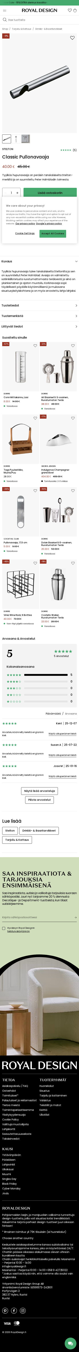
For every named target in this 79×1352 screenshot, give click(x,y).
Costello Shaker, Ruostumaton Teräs (52, 616)
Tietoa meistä (11, 1105)
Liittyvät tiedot (12, 326)
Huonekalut (47, 1086)
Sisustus (45, 1090)
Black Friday (9, 1183)
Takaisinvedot (11, 1138)
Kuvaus (6, 261)
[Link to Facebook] (14, 1310)
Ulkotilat (44, 1114)
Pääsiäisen (8, 1159)
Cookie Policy (10, 1119)
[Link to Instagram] (23, 1310)
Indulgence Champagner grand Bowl (55, 471)
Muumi (6, 1174)
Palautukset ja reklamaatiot (19, 1100)
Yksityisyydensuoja (14, 1114)
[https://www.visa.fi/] (7, 1323)
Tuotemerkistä (12, 316)
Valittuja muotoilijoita (15, 1124)
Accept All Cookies (53, 233)
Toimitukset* (10, 1095)
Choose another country (17, 1238)
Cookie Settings (25, 233)
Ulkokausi (8, 1169)
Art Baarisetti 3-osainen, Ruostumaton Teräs (55, 398)
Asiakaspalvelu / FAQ (15, 1086)
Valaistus (45, 1100)
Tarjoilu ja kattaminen (53, 1095)
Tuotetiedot (10, 305)
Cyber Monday (11, 1188)
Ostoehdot (9, 1090)
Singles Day (9, 1179)
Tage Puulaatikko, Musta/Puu (13, 471)
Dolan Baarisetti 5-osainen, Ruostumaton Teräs (56, 544)
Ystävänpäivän (11, 1155)
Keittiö (43, 1110)
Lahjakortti (8, 1129)
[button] (70, 10)
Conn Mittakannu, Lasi (16, 397)
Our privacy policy (25, 223)
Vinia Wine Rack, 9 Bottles (18, 615)
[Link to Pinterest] (5, 1310)
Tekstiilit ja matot (50, 1105)
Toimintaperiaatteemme (18, 1110)
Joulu (5, 1193)
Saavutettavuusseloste (16, 1134)
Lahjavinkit (8, 1164)
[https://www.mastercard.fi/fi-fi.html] (17, 1323)
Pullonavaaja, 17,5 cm (15, 542)
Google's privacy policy (49, 223)
